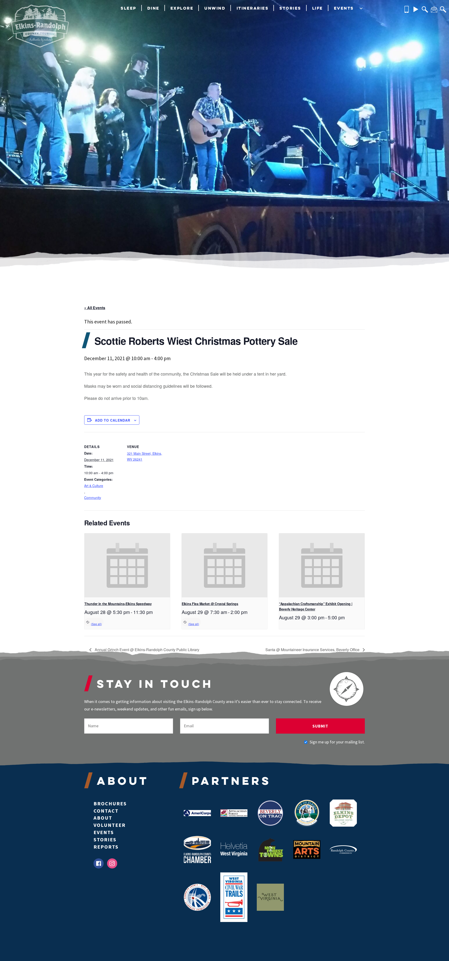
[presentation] (127, 565)
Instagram (112, 863)
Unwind (214, 8)
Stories (290, 8)
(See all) (96, 624)
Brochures (110, 803)
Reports (106, 846)
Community (92, 497)
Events (344, 8)
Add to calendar (112, 420)
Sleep (128, 8)
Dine (153, 8)
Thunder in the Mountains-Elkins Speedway (118, 603)
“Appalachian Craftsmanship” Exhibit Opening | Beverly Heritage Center (315, 606)
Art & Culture (93, 485)
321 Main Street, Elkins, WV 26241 (144, 456)
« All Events (94, 307)
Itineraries (253, 8)
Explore (182, 8)
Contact (106, 810)
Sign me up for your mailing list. (337, 742)
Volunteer (110, 825)
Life (317, 8)
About (103, 817)
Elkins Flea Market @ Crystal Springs (210, 603)
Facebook (99, 863)
